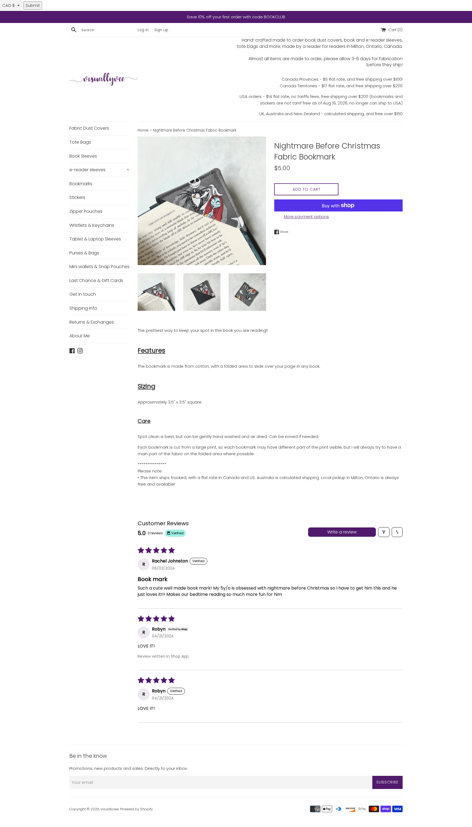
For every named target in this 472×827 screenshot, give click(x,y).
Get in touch (82, 294)
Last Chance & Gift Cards (96, 280)
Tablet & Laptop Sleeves (95, 239)
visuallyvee (110, 809)
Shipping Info (83, 308)
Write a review (342, 532)
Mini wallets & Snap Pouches (99, 266)
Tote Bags (80, 142)
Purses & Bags (84, 253)
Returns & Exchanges (91, 322)
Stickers (77, 197)
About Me (79, 336)
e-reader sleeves (99, 170)
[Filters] (384, 532)
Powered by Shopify (136, 809)
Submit (33, 5)
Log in (143, 30)
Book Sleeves (83, 156)
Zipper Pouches (85, 211)
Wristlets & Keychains (91, 225)
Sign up (161, 30)
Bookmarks (80, 184)
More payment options (306, 216)
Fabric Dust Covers (89, 128)
